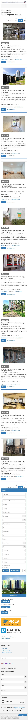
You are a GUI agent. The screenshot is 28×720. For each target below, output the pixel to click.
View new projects (14, 595)
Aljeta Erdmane (4, 337)
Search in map (15, 570)
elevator (6, 567)
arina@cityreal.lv (19, 476)
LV (4, 663)
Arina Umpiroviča (4, 476)
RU (8, 663)
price (16, 20)
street (25, 20)
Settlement (6, 512)
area (20, 20)
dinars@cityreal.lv (18, 59)
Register (4, 612)
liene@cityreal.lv (18, 291)
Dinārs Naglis (4, 59)
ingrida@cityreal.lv (19, 107)
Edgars (2, 153)
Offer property (5, 601)
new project (7, 565)
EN (12, 663)
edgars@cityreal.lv (16, 153)
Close (23, 715)
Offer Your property (6, 650)
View (3, 62)
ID (13, 20)
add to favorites (11, 62)
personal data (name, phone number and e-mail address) (14, 708)
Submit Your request (7, 652)
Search (6, 570)
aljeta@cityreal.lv (19, 337)
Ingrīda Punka (4, 107)
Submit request (5, 607)
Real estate (5, 648)
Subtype (5, 504)
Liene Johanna (4, 291)
